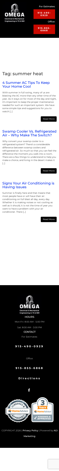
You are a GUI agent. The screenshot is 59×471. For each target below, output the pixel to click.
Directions (29, 378)
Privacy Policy (30, 430)
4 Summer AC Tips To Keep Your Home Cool (26, 85)
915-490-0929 (44, 14)
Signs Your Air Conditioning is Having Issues (28, 185)
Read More (49, 118)
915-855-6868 (44, 29)
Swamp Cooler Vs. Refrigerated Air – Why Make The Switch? (29, 133)
